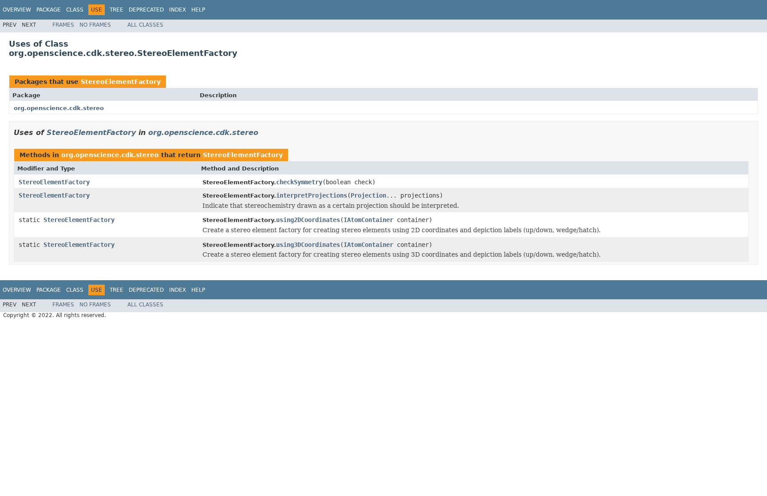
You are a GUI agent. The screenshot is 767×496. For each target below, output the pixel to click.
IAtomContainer (368, 219)
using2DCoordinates (308, 219)
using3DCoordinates (308, 244)
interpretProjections (311, 195)
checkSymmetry (299, 182)
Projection (368, 195)
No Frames (95, 25)
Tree (116, 10)
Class (74, 10)
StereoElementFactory (121, 81)
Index (177, 10)
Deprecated (146, 10)
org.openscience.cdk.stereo (59, 108)
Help (198, 10)
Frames (63, 25)
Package (48, 10)
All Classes (145, 25)
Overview (17, 10)
